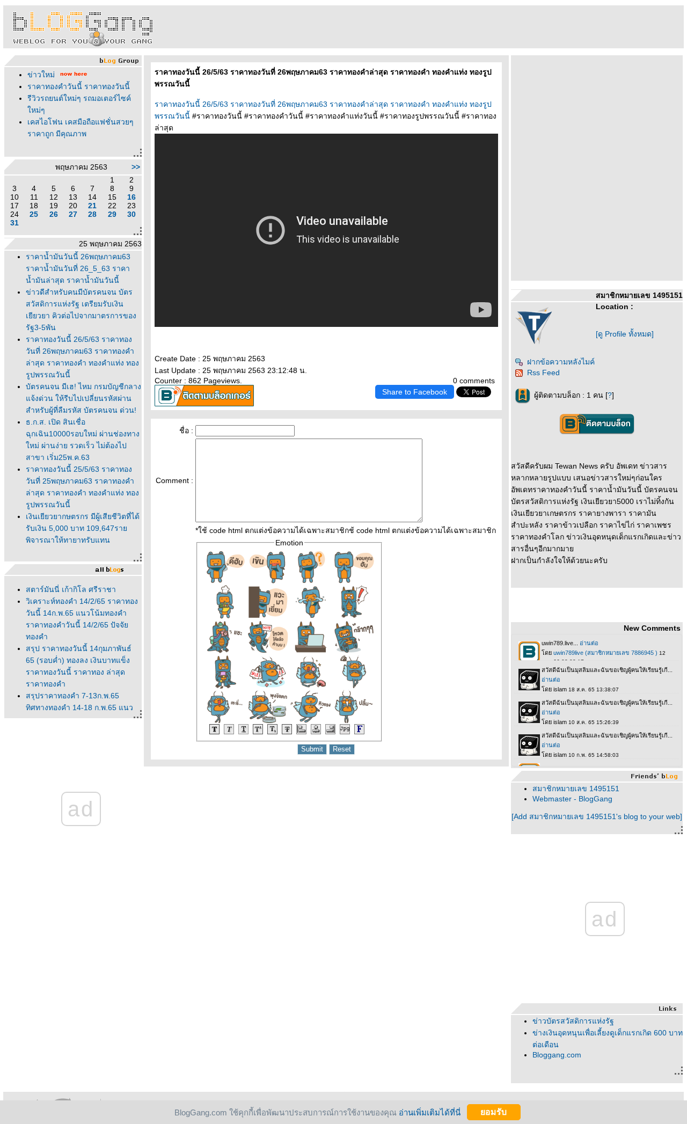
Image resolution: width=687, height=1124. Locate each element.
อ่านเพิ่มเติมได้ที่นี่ (430, 1111)
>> (135, 167)
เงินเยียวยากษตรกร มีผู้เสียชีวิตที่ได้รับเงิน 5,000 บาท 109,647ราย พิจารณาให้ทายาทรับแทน (83, 528)
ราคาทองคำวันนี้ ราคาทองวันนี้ (78, 86)
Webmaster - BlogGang (572, 798)
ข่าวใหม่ (41, 74)
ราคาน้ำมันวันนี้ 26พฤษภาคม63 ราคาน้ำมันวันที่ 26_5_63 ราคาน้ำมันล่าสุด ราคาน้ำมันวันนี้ (78, 268)
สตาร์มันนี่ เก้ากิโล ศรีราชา (71, 589)
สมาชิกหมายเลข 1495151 (575, 788)
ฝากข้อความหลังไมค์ (561, 361)
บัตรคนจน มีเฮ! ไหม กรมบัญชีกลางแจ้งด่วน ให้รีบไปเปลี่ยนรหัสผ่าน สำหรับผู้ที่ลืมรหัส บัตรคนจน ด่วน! (83, 398)
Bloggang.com (556, 1054)
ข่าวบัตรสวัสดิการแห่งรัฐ (573, 1021)
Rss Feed (543, 372)
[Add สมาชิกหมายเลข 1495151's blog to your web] (596, 816)
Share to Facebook (414, 392)
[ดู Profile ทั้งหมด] (625, 334)
